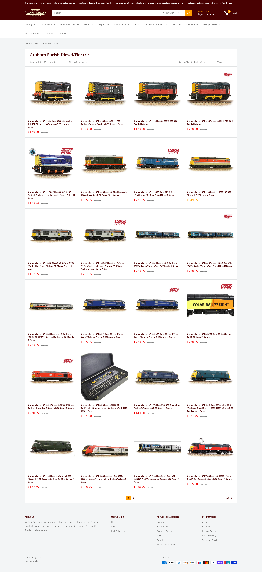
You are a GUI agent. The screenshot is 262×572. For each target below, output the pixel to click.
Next (227, 497)
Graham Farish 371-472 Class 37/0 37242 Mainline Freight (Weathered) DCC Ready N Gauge (157, 406)
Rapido (102, 24)
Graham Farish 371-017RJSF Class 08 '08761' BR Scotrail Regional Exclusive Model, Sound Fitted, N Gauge (51, 195)
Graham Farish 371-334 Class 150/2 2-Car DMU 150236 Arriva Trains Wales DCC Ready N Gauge (156, 264)
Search (114, 526)
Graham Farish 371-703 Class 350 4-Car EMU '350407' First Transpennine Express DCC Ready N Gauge (157, 479)
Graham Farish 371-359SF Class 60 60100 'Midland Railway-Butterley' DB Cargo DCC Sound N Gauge (51, 406)
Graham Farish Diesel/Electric (45, 43)
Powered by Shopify (33, 561)
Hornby (28, 24)
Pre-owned (30, 33)
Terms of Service (210, 540)
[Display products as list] (231, 62)
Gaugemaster (210, 24)
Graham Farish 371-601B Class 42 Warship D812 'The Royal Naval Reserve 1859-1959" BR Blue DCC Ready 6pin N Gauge (210, 408)
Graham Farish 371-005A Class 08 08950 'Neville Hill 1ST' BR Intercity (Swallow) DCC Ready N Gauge (50, 124)
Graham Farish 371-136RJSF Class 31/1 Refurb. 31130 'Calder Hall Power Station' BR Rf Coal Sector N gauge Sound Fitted (102, 266)
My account (205, 14)
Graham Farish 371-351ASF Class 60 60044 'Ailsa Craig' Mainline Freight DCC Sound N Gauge (156, 335)
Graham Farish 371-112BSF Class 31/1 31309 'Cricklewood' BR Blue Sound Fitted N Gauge (154, 193)
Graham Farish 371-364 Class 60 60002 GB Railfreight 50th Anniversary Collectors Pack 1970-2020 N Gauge (104, 408)
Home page (117, 522)
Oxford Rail (120, 24)
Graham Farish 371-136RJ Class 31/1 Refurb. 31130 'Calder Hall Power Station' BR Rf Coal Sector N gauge (51, 266)
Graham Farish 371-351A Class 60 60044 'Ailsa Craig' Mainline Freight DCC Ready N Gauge (102, 335)
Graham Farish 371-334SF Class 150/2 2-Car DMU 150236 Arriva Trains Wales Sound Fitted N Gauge (210, 264)
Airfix (137, 24)
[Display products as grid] (226, 62)
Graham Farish (68, 24)
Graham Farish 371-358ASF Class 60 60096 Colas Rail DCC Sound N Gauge (209, 335)
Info (61, 33)
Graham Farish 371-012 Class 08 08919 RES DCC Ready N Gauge (155, 122)
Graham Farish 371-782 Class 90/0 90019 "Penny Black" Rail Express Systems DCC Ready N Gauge (209, 477)
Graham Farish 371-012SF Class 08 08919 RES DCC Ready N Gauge (210, 122)
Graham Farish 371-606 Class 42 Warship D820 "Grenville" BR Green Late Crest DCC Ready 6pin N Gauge (51, 479)
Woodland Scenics (154, 24)
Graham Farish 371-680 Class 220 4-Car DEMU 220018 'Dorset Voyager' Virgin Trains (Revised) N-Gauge (104, 479)
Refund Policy (209, 535)
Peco (175, 24)
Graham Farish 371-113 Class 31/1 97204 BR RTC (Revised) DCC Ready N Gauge (209, 193)
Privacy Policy (209, 531)
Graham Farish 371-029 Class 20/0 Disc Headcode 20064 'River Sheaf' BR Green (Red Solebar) (104, 193)
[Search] (188, 13)
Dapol (87, 24)
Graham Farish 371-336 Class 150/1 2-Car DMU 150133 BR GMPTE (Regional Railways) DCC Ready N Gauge (51, 337)
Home (27, 43)
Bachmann (46, 24)
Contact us (207, 526)
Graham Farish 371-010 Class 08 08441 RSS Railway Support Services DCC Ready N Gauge (102, 122)
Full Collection (118, 531)
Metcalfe (190, 24)
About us (49, 33)
